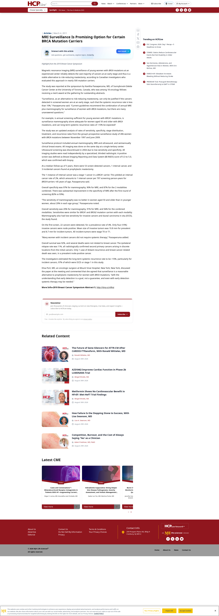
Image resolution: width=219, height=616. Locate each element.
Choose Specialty (36, 10)
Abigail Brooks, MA (81, 377)
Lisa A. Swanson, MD (82, 420)
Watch (109, 4)
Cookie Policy (99, 614)
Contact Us (63, 529)
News (103, 4)
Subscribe (121, 314)
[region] (109, 611)
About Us (32, 529)
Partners (133, 4)
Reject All (169, 611)
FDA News (62, 10)
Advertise (32, 532)
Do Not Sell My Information (70, 532)
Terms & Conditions (97, 529)
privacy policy (87, 319)
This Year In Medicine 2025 (75, 10)
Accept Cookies (185, 611)
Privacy (61, 534)
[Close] (215, 610)
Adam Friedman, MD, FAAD (84, 442)
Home (157, 550)
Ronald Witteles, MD (82, 355)
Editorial (31, 534)
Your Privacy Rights (151, 611)
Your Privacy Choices (98, 532)
